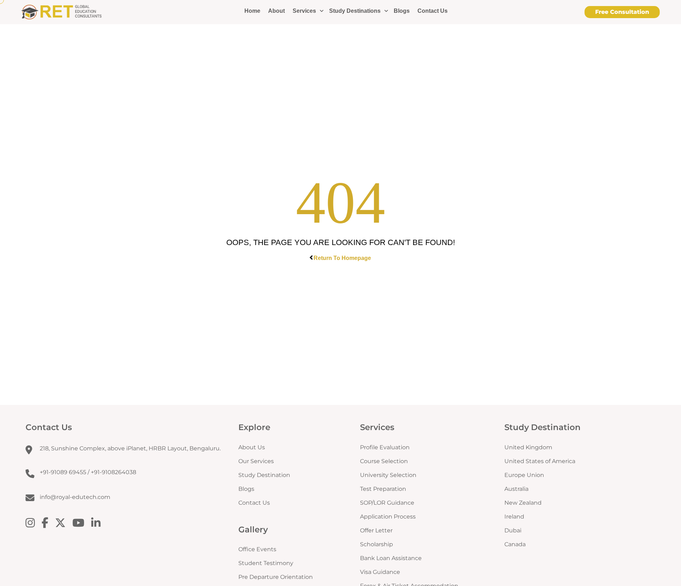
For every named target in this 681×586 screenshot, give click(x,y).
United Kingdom (528, 447)
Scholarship (376, 544)
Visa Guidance (380, 572)
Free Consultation (622, 12)
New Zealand (523, 502)
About (276, 11)
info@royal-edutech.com (75, 497)
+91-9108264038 (113, 472)
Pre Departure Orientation (275, 577)
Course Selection (384, 461)
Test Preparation (383, 488)
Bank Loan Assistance (391, 558)
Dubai (512, 530)
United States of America (539, 461)
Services (304, 11)
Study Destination (264, 475)
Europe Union (524, 475)
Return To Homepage (342, 258)
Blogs (402, 11)
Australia (516, 488)
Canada (515, 544)
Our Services (256, 461)
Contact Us (432, 11)
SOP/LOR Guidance (387, 502)
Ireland (514, 516)
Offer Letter (376, 530)
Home (252, 11)
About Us (251, 447)
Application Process (388, 516)
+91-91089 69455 (63, 472)
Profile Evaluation (385, 447)
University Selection (388, 475)
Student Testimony (265, 563)
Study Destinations (355, 11)
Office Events (257, 549)
